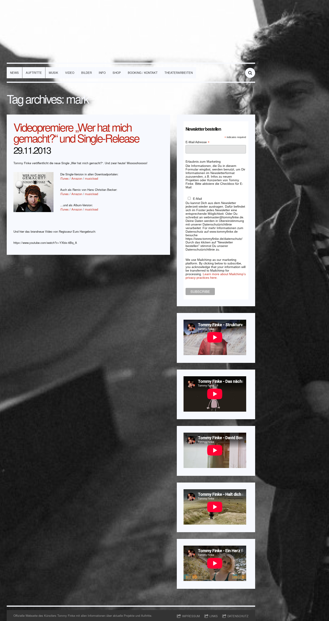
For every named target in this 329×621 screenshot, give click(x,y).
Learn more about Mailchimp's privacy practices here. (216, 275)
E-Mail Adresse (197, 142)
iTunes (64, 178)
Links (213, 616)
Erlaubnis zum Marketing (203, 161)
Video (69, 72)
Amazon (76, 178)
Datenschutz (237, 616)
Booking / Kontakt (143, 72)
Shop (117, 72)
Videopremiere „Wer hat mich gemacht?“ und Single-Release (76, 132)
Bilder (86, 72)
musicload (91, 178)
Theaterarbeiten (178, 72)
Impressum (191, 616)
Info (102, 72)
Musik (53, 72)
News (14, 72)
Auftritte (34, 72)
